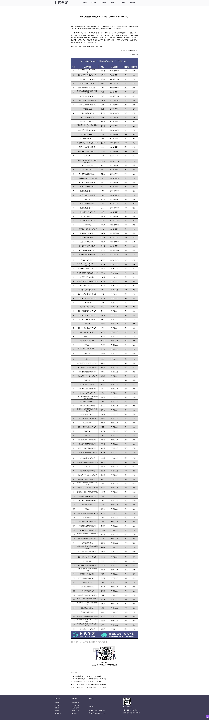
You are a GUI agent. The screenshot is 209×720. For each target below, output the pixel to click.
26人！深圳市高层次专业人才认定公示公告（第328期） (87, 676)
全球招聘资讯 (75, 705)
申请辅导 (57, 710)
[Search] (152, 2)
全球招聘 (103, 3)
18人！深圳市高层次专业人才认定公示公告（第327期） (87, 681)
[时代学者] (61, 2)
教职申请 (57, 705)
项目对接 (57, 708)
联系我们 (91, 706)
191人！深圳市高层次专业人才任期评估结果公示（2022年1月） (89, 687)
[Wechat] (125, 710)
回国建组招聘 (58, 713)
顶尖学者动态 (75, 710)
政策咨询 (57, 702)
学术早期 (132, 3)
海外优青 (93, 3)
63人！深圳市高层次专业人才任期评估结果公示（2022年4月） (89, 679)
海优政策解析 (75, 702)
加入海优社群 (75, 713)
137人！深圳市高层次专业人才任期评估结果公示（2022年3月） (89, 684)
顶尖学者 (113, 3)
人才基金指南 (75, 708)
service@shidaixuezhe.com (97, 710)
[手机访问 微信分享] (207, 716)
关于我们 (91, 698)
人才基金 (122, 3)
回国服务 (85, 3)
